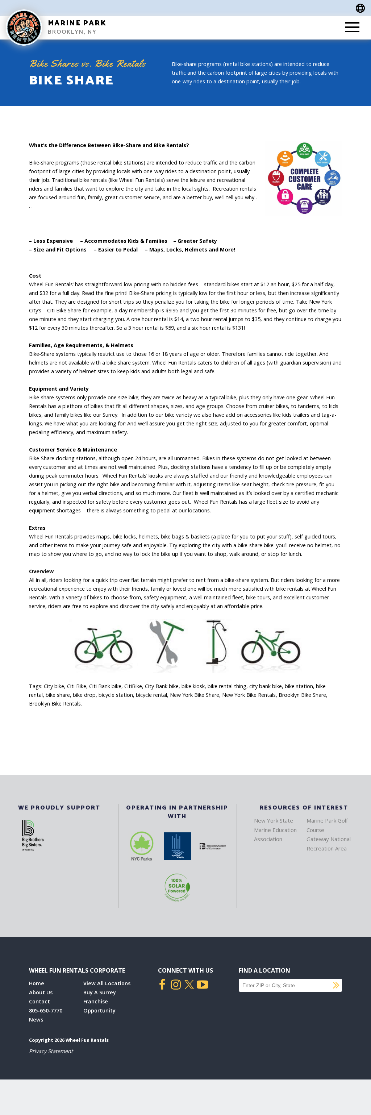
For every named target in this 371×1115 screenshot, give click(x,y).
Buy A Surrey (99, 992)
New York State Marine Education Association (275, 830)
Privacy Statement (51, 1051)
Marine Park (77, 23)
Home (36, 983)
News (36, 1019)
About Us (41, 992)
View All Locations (106, 983)
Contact (39, 1001)
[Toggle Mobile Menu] (352, 28)
